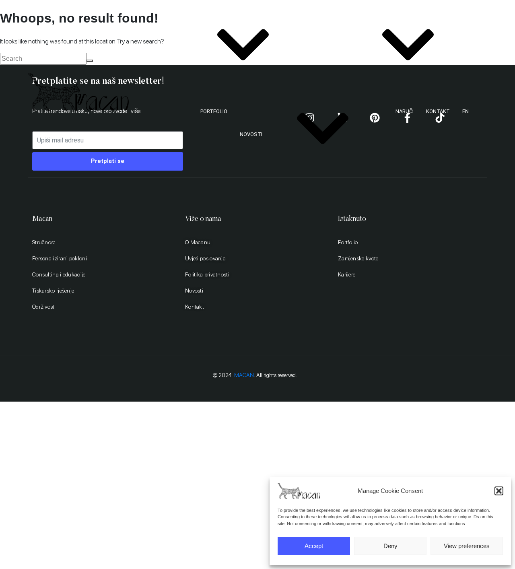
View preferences (467, 545)
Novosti (251, 134)
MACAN (244, 375)
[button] (499, 491)
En (465, 111)
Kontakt (438, 111)
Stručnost (332, 50)
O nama (173, 50)
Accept (314, 545)
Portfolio (213, 111)
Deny (390, 545)
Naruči (405, 111)
